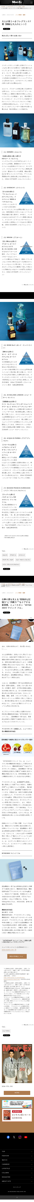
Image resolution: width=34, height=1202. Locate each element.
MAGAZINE (6, 1177)
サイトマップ (17, 1187)
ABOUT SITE (6, 1181)
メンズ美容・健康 (20, 6)
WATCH (4, 1160)
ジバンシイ (22, 555)
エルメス (5, 555)
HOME (3, 6)
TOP (3, 1151)
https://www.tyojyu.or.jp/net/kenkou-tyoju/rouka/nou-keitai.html (14, 978)
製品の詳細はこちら (16, 956)
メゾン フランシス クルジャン (11, 564)
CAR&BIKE (6, 1164)
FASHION (5, 1156)
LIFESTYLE (10, 6)
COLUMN (5, 1173)
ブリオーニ (13, 555)
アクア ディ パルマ (8, 559)
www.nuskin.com (8, 949)
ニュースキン (6, 1031)
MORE (17, 1093)
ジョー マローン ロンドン (23, 559)
